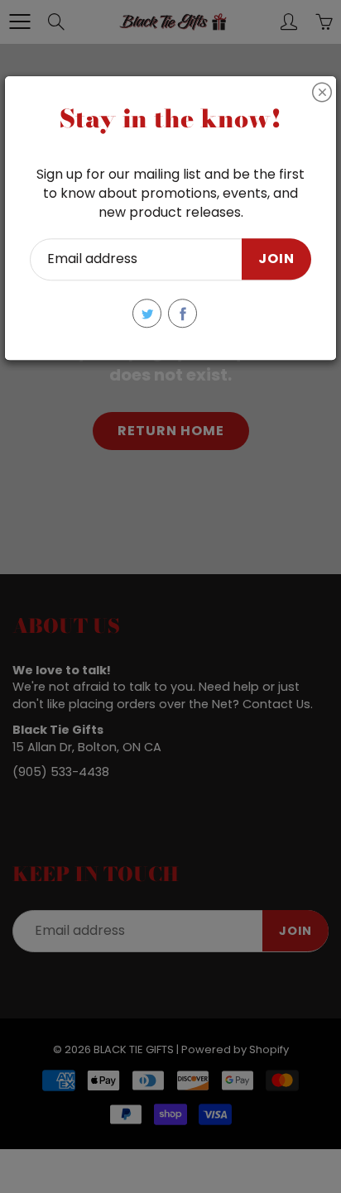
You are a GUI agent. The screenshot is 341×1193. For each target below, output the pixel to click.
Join (276, 259)
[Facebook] (182, 313)
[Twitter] (146, 313)
